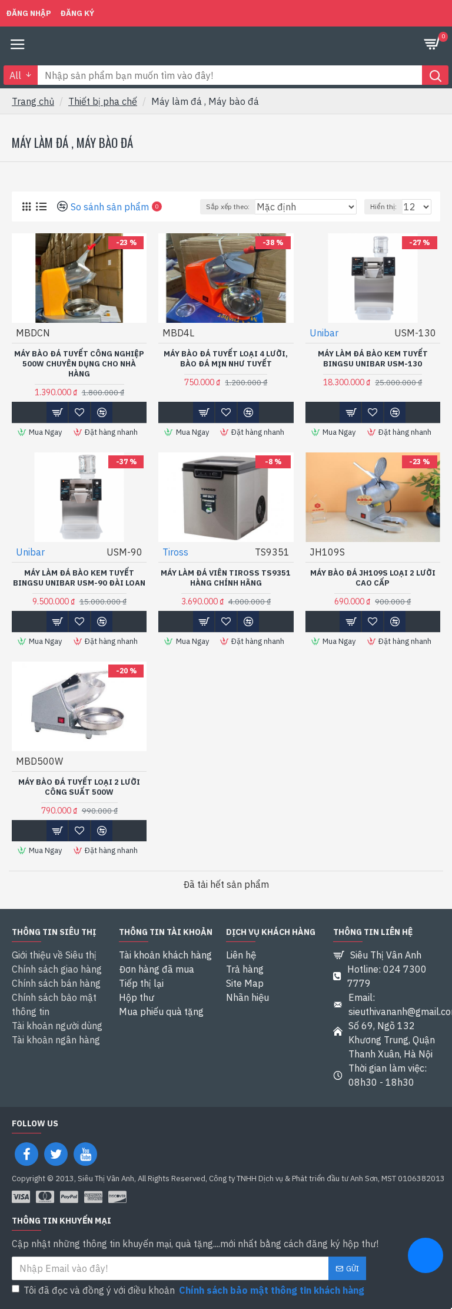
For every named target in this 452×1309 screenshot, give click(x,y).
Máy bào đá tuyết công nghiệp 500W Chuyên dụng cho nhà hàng (79, 364)
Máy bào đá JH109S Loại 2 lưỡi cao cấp (373, 578)
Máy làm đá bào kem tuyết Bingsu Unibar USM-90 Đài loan (79, 578)
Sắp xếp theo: (228, 206)
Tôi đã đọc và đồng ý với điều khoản (194, 1290)
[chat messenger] (425, 1257)
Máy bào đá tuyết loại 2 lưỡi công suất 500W (79, 787)
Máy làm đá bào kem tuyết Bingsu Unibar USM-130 (373, 359)
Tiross (175, 552)
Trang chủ (33, 101)
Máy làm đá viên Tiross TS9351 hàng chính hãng (226, 578)
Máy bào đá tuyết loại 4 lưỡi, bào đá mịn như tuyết (226, 359)
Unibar (324, 333)
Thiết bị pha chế (102, 101)
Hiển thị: (383, 206)
